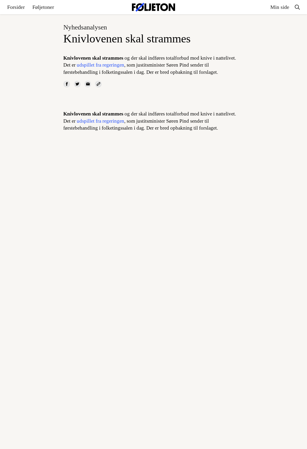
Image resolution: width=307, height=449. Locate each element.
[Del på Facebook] (66, 84)
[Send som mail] (87, 84)
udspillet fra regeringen (100, 65)
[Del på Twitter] (77, 84)
